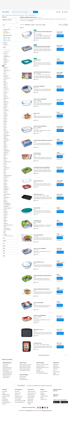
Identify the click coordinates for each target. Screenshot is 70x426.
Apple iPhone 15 (56, 364)
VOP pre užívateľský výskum (19, 402)
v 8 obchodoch (59, 33)
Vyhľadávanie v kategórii (7, 19)
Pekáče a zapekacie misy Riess (25, 369)
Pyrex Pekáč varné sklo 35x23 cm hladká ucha (42, 167)
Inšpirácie (42, 397)
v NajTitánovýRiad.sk (60, 113)
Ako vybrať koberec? (23, 376)
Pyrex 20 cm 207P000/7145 (38, 235)
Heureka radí (17, 394)
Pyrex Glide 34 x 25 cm (38, 343)
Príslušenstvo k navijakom (7, 369)
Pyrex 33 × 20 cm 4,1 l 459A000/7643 (40, 99)
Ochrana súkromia (18, 399)
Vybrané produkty (40, 362)
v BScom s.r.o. (59, 302)
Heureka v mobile (18, 393)
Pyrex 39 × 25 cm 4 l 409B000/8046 (40, 315)
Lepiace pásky (5, 366)
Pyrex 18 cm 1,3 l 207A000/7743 (39, 86)
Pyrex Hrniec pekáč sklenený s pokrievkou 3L (42, 289)
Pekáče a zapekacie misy (32, 15)
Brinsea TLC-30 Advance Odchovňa (42, 364)
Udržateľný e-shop (43, 399)
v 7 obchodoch (59, 128)
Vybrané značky (23, 362)
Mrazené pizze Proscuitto (7, 374)
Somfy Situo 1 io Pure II (40, 366)
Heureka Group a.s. (30, 410)
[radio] (3, 37)
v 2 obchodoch (59, 60)
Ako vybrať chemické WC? (24, 379)
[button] (9, 22)
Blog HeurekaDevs (5, 400)
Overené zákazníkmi (43, 391)
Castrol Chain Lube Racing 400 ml (42, 373)
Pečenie (26, 15)
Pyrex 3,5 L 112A (36, 113)
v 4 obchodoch (59, 46)
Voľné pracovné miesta (6, 396)
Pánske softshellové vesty (7, 373)
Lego (54, 370)
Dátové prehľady (30, 399)
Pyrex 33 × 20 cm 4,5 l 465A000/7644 (40, 126)
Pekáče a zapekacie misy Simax (25, 370)
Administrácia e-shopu (31, 391)
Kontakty (3, 393)
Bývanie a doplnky (9, 15)
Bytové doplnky (15, 15)
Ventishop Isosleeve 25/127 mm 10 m (42, 367)
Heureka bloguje (5, 399)
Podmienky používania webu (47, 410)
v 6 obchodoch (59, 100)
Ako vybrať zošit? (22, 378)
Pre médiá (3, 397)
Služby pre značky (31, 397)
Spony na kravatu (6, 370)
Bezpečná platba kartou (19, 400)
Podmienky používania (6, 394)
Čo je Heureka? (4, 391)
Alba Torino (38, 370)
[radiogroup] (10, 39)
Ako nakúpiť (17, 391)
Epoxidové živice (5, 364)
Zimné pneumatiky (56, 371)
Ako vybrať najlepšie (24, 374)
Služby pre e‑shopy (31, 394)
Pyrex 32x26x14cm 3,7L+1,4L (39, 262)
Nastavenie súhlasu (18, 397)
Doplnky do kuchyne (21, 15)
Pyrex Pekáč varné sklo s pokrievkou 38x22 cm (42, 72)
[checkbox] (3, 29)
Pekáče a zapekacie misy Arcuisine (25, 364)
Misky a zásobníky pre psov (7, 367)
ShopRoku (42, 393)
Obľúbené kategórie (7, 362)
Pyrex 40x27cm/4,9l (37, 59)
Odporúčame (56, 362)
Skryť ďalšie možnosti (7, 235)
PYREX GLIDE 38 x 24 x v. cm (38, 194)
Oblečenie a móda (56, 374)
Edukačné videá (30, 402)
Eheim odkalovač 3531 (40, 371)
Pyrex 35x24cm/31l (37, 207)
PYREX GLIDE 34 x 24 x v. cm (38, 329)
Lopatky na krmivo (6, 377)
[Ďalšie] (67, 355)
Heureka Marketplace (31, 396)
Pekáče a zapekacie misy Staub (25, 366)
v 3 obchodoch (59, 87)
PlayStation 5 (55, 369)
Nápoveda (29, 403)
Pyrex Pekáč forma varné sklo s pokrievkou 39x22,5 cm (43, 32)
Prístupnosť (4, 403)
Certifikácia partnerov (44, 396)
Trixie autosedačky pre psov (7, 371)
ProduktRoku (42, 394)
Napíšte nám (55, 390)
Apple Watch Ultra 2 (56, 367)
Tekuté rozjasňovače (6, 376)
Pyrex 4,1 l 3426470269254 (38, 302)
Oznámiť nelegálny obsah (6, 402)
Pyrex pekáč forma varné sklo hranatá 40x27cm (42, 46)
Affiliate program (30, 400)
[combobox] (22, 12)
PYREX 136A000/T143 (37, 220)
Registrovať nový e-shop (32, 393)
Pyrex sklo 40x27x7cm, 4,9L (38, 180)
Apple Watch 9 (55, 366)
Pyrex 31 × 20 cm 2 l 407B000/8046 (40, 248)
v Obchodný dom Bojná (60, 154)
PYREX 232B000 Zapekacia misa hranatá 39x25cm (42, 275)
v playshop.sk (59, 221)
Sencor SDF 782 (39, 369)
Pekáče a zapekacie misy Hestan (25, 367)
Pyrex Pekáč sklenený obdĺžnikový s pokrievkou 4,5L (43, 140)
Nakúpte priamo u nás (18, 396)
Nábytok (54, 373)
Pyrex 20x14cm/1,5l (37, 153)
